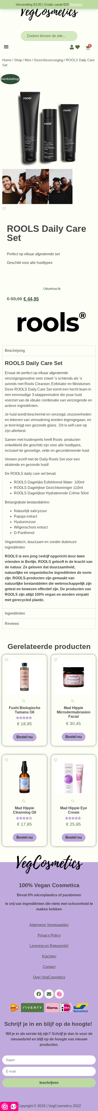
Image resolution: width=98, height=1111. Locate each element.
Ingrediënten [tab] (15, 613)
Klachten (49, 956)
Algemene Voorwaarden (49, 925)
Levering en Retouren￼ (49, 946)
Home (6, 60)
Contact (49, 967)
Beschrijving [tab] (15, 350)
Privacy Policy (49, 935)
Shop (18, 60)
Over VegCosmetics (49, 977)
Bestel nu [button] (24, 737)
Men (28, 60)
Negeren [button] (76, 4)
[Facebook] (38, 994)
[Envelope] (49, 994)
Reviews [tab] (12, 624)
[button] (6, 47)
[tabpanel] (49, 482)
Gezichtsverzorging (48, 60)
